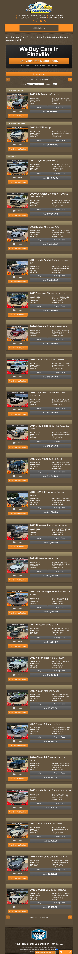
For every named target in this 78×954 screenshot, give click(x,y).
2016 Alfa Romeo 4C (44, 94)
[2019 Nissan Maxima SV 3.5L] (17, 698)
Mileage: (54, 103)
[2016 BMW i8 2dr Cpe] (17, 134)
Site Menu (39, 28)
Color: (32, 102)
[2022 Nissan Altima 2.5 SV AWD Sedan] (17, 532)
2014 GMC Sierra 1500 (49, 427)
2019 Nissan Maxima (44, 691)
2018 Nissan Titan (47, 657)
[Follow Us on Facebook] (33, 21)
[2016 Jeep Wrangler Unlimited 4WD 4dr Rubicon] (17, 598)
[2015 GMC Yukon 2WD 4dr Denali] (17, 466)
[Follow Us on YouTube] (41, 21)
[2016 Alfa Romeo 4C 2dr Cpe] (17, 101)
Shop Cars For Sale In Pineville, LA (30, 947)
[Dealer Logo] (39, 7)
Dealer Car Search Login (25, 949)
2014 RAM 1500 (48, 493)
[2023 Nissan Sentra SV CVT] (17, 565)
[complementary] (72, 948)
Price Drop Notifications (17, 116)
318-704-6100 (56, 18)
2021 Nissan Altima (45, 724)
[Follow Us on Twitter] (37, 21)
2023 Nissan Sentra (44, 558)
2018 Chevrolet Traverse (47, 394)
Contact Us (46, 947)
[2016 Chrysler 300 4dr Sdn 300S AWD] (17, 897)
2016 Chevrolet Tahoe (47, 293)
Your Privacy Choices (50, 949)
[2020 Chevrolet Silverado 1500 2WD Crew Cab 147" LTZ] (17, 200)
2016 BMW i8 (40, 127)
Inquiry (38, 107)
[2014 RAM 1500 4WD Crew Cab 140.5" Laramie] (17, 499)
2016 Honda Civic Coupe (49, 856)
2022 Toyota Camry (44, 160)
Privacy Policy (53, 947)
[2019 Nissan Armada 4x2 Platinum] (17, 366)
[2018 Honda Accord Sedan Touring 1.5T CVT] (17, 267)
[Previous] (8, 79)
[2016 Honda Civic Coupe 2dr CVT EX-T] (17, 863)
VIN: (53, 98)
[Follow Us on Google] (44, 21)
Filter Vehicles (40, 74)
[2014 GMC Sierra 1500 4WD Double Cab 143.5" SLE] (17, 432)
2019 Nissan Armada (47, 359)
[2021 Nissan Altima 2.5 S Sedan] (17, 731)
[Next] (70, 79)
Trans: (54, 102)
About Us (41, 947)
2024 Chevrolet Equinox (48, 758)
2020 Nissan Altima (48, 326)
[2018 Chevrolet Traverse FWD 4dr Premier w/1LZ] (17, 399)
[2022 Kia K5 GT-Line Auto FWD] (17, 234)
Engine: (54, 100)
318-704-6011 (56, 15)
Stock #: (32, 98)
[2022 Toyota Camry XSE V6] (17, 167)
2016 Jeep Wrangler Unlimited (50, 592)
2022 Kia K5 (44, 226)
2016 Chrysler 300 (48, 889)
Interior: (32, 100)
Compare (18, 111)
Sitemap (42, 949)
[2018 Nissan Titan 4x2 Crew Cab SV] (17, 664)
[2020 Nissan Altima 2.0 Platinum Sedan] (17, 333)
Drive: (32, 103)
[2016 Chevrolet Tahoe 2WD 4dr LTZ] (17, 300)
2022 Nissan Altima (48, 525)
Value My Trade (59, 107)
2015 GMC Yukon (46, 458)
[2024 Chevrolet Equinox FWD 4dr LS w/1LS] (17, 764)
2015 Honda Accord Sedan (50, 790)
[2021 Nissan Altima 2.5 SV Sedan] (17, 830)
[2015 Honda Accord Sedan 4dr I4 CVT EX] (17, 797)
